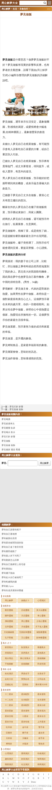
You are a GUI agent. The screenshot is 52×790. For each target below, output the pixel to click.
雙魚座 (41, 744)
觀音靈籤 (9, 610)
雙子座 (41, 727)
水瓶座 (25, 744)
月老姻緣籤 (9, 632)
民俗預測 (41, 664)
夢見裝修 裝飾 (16, 409)
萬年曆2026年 (41, 684)
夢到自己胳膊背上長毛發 (13, 564)
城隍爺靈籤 (41, 632)
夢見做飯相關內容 (11, 414)
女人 (10, 144)
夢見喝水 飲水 (8, 432)
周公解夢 (6, 9)
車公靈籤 (41, 616)
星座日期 (9, 716)
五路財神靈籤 (25, 632)
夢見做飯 (6, 441)
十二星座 (9, 694)
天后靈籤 (25, 616)
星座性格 (25, 722)
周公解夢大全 (8, 769)
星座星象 (9, 711)
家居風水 (9, 647)
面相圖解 (41, 658)
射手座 (41, 738)
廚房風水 (25, 653)
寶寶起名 (25, 679)
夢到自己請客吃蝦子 (11, 529)
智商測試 (41, 759)
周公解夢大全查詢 (11, 455)
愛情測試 (25, 753)
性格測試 (41, 753)
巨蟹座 (9, 733)
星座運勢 (41, 694)
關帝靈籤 (9, 616)
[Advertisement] (26, 37)
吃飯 (15, 154)
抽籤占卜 (25, 600)
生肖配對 (25, 700)
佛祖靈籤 (9, 621)
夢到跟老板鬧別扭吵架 (12, 543)
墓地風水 (41, 653)
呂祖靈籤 (25, 610)
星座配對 (25, 694)
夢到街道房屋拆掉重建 (12, 590)
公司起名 (41, 679)
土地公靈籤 (41, 621)
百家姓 (25, 684)
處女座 (41, 733)
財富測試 (25, 759)
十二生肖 (9, 700)
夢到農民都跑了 (9, 551)
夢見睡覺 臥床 (8, 428)
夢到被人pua (8, 586)
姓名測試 (9, 673)
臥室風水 (25, 647)
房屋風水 (9, 653)
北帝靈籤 (9, 627)
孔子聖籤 (9, 638)
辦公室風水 (25, 658)
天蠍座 (25, 738)
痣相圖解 (25, 664)
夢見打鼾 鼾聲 (16, 406)
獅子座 (25, 733)
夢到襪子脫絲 (8, 573)
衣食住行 (23, 9)
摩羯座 (9, 744)
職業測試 (9, 764)
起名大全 (9, 679)
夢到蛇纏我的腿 (9, 582)
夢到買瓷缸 (7, 569)
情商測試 (41, 764)
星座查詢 (41, 711)
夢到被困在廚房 (9, 538)
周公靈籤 (25, 621)
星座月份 (9, 722)
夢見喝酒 (6, 419)
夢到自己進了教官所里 (12, 547)
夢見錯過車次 (8, 423)
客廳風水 (41, 647)
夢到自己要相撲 (9, 534)
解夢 (6, 786)
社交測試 (25, 764)
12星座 (25, 716)
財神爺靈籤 (41, 638)
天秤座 (9, 738)
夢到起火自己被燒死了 (12, 577)
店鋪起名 (9, 684)
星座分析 (41, 705)
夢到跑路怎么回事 (10, 560)
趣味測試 (9, 759)
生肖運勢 (41, 700)
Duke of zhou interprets (33, 782)
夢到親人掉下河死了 (11, 556)
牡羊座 (9, 727)
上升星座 (41, 722)
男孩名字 (25, 673)
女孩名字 (41, 673)
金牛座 (25, 727)
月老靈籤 (25, 627)
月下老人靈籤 (41, 627)
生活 (15, 9)
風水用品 (9, 658)
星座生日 (41, 716)
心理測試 (41, 600)
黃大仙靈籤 (41, 610)
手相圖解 (9, 664)
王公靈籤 (25, 638)
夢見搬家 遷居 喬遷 (11, 449)
